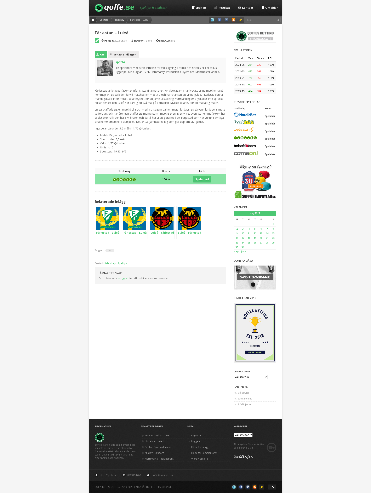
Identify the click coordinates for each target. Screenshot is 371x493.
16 (237, 238)
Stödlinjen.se (245, 404)
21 (267, 238)
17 (243, 238)
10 (243, 233)
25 (249, 242)
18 (249, 238)
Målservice (243, 392)
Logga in (196, 441)
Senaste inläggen (124, 54)
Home (93, 20)
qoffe (149, 40)
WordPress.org (199, 458)
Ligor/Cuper (242, 371)
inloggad (123, 278)
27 (261, 242)
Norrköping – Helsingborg (159, 458)
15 (273, 233)
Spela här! (202, 179)
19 (255, 238)
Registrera (197, 435)
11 (249, 233)
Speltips (104, 19)
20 (261, 238)
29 (273, 242)
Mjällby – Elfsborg (154, 453)
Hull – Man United (154, 441)
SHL (173, 40)
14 (267, 233)
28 (267, 242)
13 (261, 233)
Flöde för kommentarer (204, 453)
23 (237, 242)
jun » (243, 251)
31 (243, 247)
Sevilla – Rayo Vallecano (158, 447)
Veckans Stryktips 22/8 (157, 435)
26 (255, 242)
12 (255, 233)
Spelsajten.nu (245, 398)
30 (237, 247)
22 (273, 238)
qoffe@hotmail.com (163, 475)
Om (102, 54)
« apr (236, 251)
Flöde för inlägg (199, 447)
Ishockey (119, 19)
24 (243, 242)
